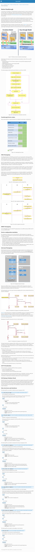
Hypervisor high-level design (23, 4)
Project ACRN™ (18, 1)
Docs (2, 4)
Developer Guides (6, 4)
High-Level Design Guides (14, 4)
